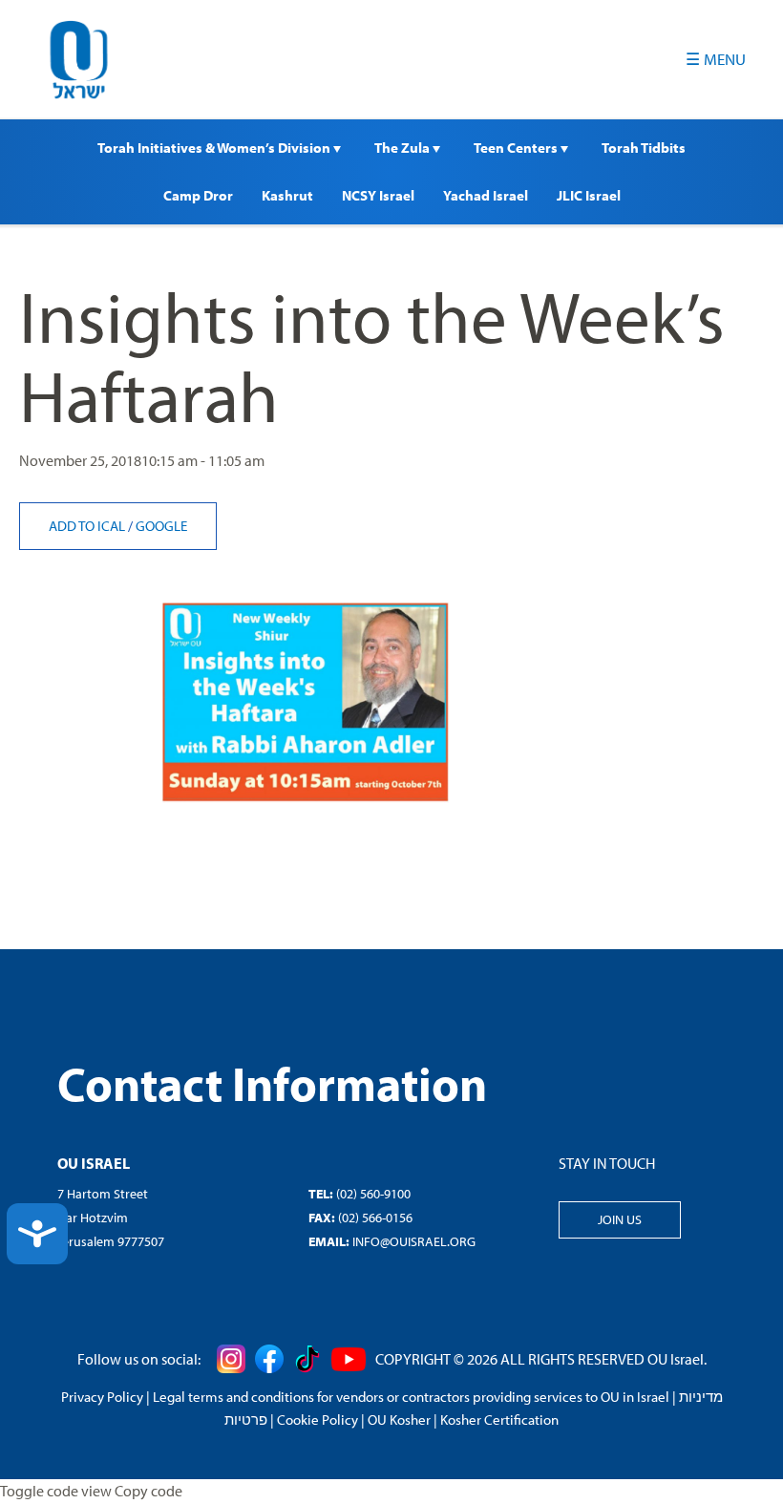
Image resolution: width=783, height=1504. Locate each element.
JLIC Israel (589, 195)
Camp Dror (198, 195)
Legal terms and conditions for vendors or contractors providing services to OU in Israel (411, 1396)
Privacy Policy (102, 1396)
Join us (620, 1219)
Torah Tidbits (644, 147)
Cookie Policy (317, 1419)
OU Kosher (399, 1419)
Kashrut (287, 195)
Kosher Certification (499, 1419)
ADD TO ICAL (88, 526)
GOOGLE (161, 526)
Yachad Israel (485, 195)
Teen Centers (517, 147)
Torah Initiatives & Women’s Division (215, 147)
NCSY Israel (378, 195)
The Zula (403, 147)
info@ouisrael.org (414, 1241)
